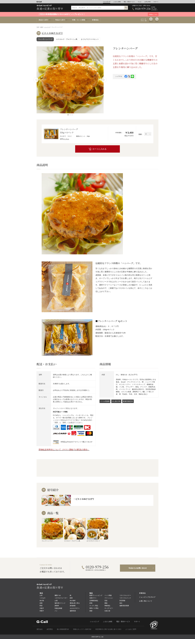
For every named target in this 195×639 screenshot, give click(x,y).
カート (156, 21)
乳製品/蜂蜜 (58, 608)
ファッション (109, 598)
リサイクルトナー (125, 595)
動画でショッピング (95, 595)
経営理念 (50, 629)
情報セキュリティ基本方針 (82, 629)
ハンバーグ (47, 27)
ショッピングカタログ (147, 597)
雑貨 (90, 611)
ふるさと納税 (117, 1)
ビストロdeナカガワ (52, 33)
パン (56, 611)
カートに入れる (99, 149)
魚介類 (42, 600)
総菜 (71, 598)
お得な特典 (147, 1)
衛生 (121, 603)
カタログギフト (75, 608)
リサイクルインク (125, 598)
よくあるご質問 (130, 629)
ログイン (151, 21)
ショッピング (106, 1)
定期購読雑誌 (93, 600)
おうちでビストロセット (90, 39)
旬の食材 (72, 600)
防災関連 (122, 600)
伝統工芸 (107, 611)
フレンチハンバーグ (45, 39)
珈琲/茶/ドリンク (60, 603)
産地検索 (72, 605)
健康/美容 (73, 611)
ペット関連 (108, 595)
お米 (41, 595)
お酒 (56, 600)
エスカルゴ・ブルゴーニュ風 (66, 39)
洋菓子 (42, 608)
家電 (90, 603)
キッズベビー (109, 608)
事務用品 (107, 605)
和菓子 (42, 611)
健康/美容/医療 (124, 605)
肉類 (41, 27)
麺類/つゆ (58, 595)
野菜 (41, 605)
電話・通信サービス (129, 1)
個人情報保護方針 (63, 629)
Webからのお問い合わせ (138, 568)
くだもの (42, 598)
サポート (156, 1)
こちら (66, 139)
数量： (141, 134)
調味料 (57, 605)
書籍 (106, 603)
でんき (139, 1)
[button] (68, 114)
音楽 (106, 600)
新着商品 (95, 20)
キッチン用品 (93, 605)
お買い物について (145, 601)
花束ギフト (93, 598)
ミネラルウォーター (61, 598)
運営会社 (40, 629)
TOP (38, 27)
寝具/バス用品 (93, 608)
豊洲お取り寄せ (75, 603)
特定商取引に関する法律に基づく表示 (108, 629)
